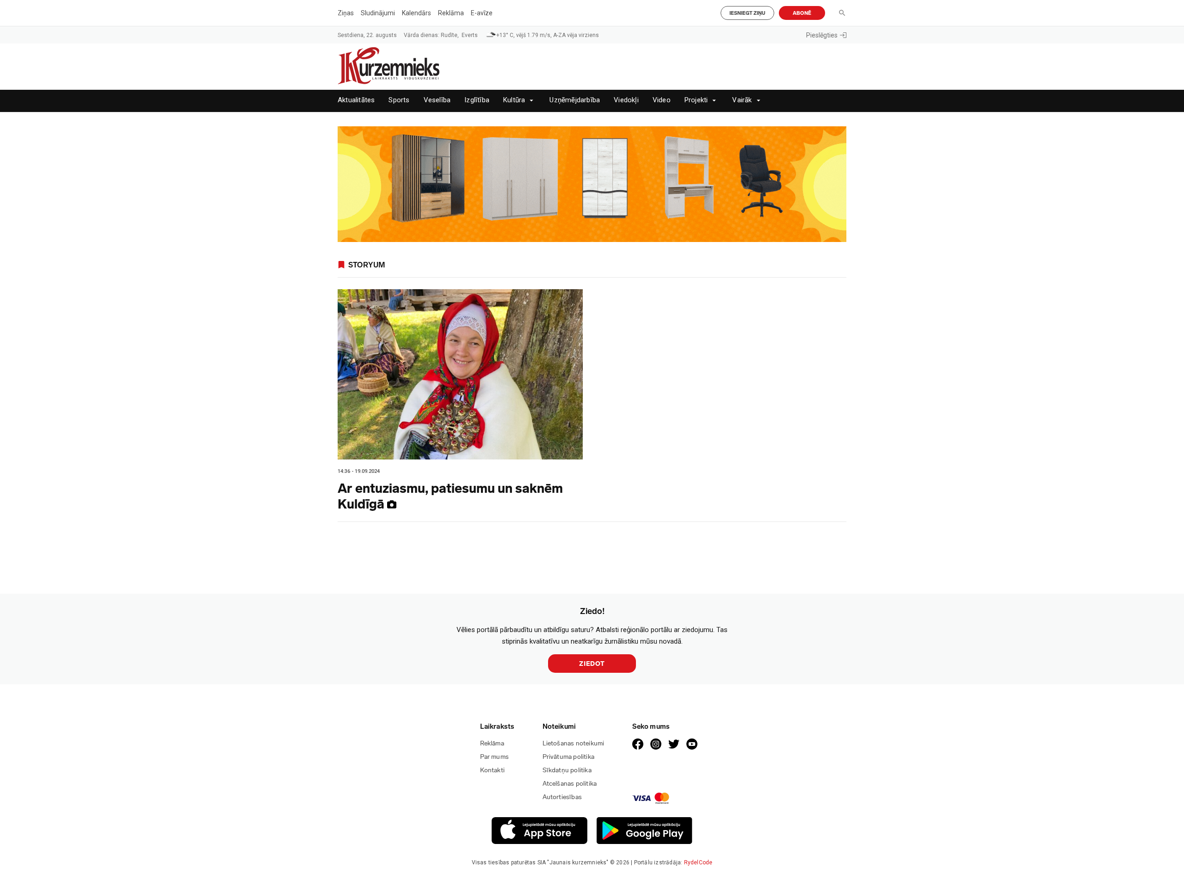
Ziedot (592, 664)
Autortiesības (562, 797)
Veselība (437, 100)
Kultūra (514, 100)
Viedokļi (626, 100)
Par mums (494, 757)
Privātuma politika (569, 757)
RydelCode (698, 862)
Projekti (696, 100)
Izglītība (476, 100)
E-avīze (482, 13)
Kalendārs (416, 13)
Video (662, 100)
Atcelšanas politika (570, 784)
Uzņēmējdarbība (574, 100)
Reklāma (451, 13)
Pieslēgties (822, 35)
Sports (398, 100)
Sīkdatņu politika (567, 770)
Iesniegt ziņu (747, 13)
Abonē (802, 13)
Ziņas (346, 13)
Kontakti (492, 770)
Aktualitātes (356, 100)
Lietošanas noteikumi (573, 743)
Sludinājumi (378, 13)
